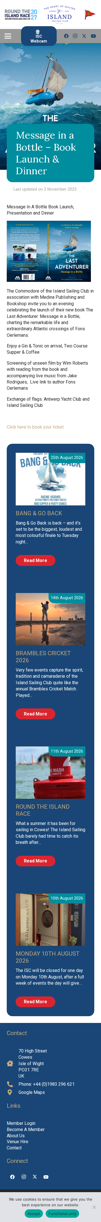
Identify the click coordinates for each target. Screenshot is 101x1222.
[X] (84, 36)
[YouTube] (93, 36)
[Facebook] (66, 36)
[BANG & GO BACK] (50, 479)
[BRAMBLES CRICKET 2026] (50, 619)
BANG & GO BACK (39, 513)
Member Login (21, 1123)
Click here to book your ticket (35, 427)
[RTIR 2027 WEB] (20, 14)
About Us (16, 1135)
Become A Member (26, 1129)
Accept (33, 1213)
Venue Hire (17, 1141)
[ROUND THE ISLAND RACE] (50, 772)
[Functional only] (94, 1207)
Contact (14, 1147)
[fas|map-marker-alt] (13, 1093)
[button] (8, 36)
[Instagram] (75, 36)
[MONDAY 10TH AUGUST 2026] (50, 919)
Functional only (62, 1213)
